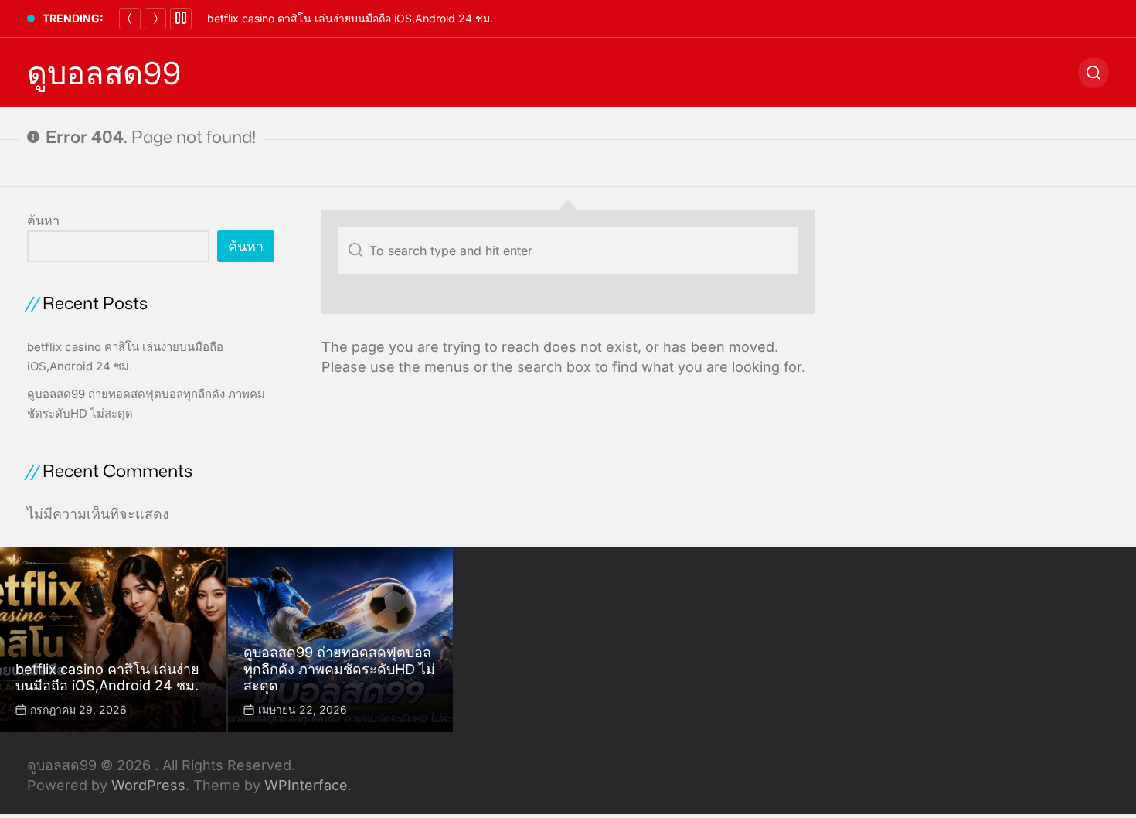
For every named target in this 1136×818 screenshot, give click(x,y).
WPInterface (306, 785)
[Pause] (181, 18)
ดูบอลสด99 (104, 72)
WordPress (148, 785)
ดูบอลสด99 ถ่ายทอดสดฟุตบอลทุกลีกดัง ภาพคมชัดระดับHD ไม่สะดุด (339, 669)
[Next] (155, 18)
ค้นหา (43, 220)
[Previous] (130, 18)
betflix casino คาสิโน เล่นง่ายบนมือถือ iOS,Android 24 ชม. (350, 18)
